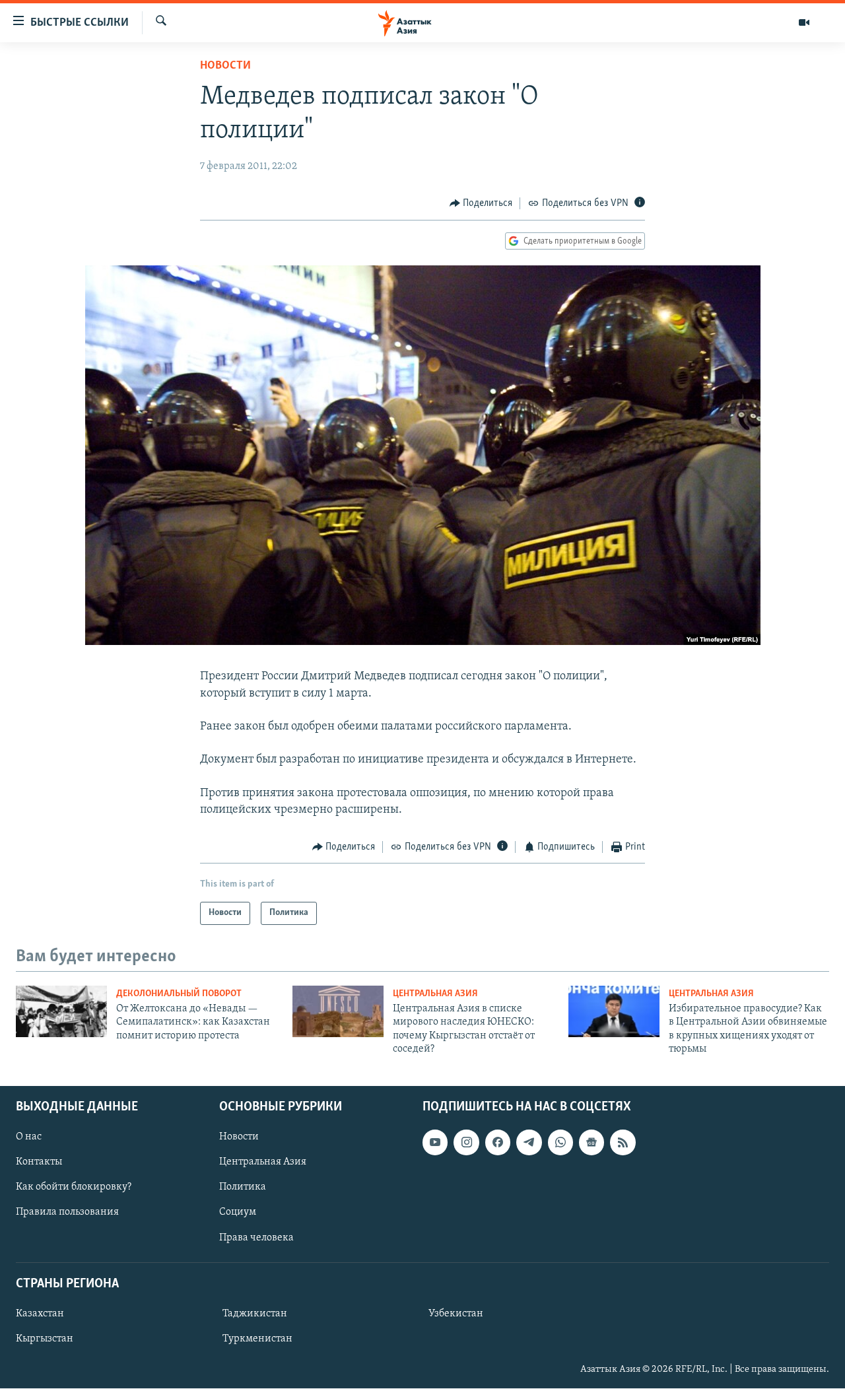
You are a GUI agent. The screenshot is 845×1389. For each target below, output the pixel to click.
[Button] (481, 203)
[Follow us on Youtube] (435, 1142)
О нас (29, 1137)
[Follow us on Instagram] (466, 1142)
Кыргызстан (44, 1339)
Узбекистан (455, 1313)
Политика (242, 1187)
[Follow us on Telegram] (528, 1142)
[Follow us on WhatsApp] (560, 1142)
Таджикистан (254, 1313)
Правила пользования (67, 1212)
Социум (237, 1212)
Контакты (39, 1162)
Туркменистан (257, 1339)
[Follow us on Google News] (591, 1142)
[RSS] (622, 1142)
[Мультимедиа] (804, 22)
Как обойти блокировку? (73, 1187)
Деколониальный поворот (179, 994)
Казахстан (40, 1313)
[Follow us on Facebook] (497, 1142)
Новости (225, 66)
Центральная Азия (435, 994)
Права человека (256, 1238)
